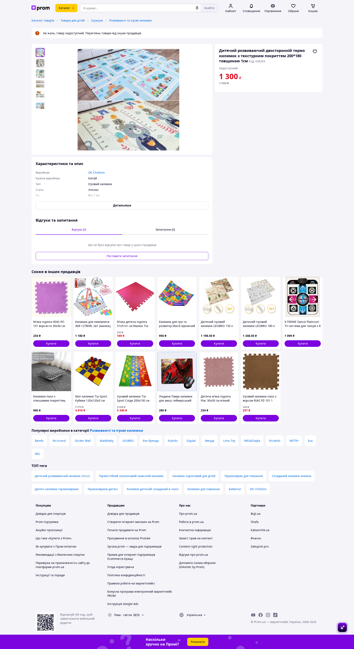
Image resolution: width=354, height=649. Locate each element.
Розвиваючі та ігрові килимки (130, 20)
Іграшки (97, 20)
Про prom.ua (188, 514)
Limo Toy (229, 441)
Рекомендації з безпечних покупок (60, 555)
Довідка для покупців (51, 514)
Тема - (123, 615)
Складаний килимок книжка (291, 476)
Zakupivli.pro (260, 546)
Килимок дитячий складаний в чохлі (152, 489)
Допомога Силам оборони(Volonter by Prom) (197, 565)
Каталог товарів (43, 20)
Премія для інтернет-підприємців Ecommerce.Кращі (131, 557)
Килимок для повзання (203, 489)
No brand (59, 441)
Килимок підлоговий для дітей (193, 476)
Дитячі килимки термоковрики (56, 489)
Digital (191, 441)
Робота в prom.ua (191, 522)
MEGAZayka (252, 441)
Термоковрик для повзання (243, 476)
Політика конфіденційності (126, 575)
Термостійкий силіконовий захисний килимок (131, 476)
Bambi (39, 441)
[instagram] (268, 615)
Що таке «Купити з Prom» (53, 538)
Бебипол (235, 489)
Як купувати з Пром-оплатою (56, 546)
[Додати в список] (314, 51)
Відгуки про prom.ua (193, 555)
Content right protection (195, 546)
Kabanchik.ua (260, 530)
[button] (51, 343)
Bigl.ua (255, 514)
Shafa (255, 522)
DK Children (258, 489)
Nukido (173, 441)
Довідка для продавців (123, 514)
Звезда (209, 441)
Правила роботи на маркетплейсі (131, 583)
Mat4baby (106, 441)
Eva (310, 441)
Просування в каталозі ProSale (128, 538)
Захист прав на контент (196, 538)
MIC (37, 454)
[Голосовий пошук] (197, 8)
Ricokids (274, 441)
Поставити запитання (122, 256)
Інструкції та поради (50, 575)
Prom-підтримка (47, 522)
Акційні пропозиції (49, 530)
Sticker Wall (83, 441)
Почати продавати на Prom (126, 530)
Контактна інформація (195, 530)
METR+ (294, 441)
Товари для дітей (73, 20)
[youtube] (253, 615)
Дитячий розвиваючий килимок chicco (62, 476)
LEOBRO (128, 441)
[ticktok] (275, 615)
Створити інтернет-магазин (127, 522)
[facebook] (260, 615)
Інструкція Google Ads (122, 604)
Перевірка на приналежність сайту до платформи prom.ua (63, 565)
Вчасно (256, 538)
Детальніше (122, 205)
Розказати (198, 642)
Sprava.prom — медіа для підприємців (134, 546)
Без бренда (151, 441)
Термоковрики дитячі (102, 489)
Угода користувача (120, 567)
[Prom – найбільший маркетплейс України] (41, 8)
